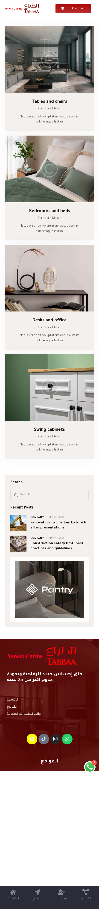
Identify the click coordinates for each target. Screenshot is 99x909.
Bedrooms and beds (49, 211)
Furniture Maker (49, 109)
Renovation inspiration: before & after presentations (58, 525)
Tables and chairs (49, 102)
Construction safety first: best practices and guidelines (56, 546)
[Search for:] (49, 494)
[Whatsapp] (67, 739)
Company (37, 517)
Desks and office (49, 320)
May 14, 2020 (56, 517)
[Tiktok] (43, 739)
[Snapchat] (32, 739)
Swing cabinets (49, 430)
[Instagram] (55, 739)
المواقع (49, 761)
